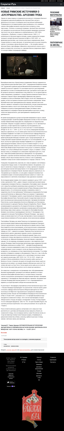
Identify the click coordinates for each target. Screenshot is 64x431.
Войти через (51, 1)
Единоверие (53, 360)
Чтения (39, 371)
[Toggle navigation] (61, 4)
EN (39, 380)
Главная (3, 8)
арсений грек (7, 346)
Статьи (8, 8)
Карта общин (39, 362)
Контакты (53, 362)
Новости (39, 357)
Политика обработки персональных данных (11, 376)
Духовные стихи (39, 376)
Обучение (39, 373)
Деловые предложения (39, 367)
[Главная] (8, 4)
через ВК (14, 350)
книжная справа (15, 346)
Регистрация (60, 1)
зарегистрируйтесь (25, 350)
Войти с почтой (44, 1)
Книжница (39, 364)
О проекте (53, 357)
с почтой (8, 350)
